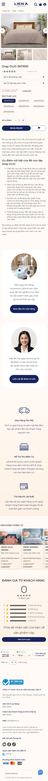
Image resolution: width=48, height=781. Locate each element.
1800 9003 (6, 707)
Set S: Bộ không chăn (13, 77)
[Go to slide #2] (24, 54)
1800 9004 (6, 715)
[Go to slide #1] (8, 54)
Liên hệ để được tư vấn (24, 379)
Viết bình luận (24, 639)
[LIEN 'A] (21, 5)
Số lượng (7, 120)
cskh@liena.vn (13, 721)
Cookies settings (11, 773)
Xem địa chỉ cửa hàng (24, 309)
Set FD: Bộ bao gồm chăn (15, 83)
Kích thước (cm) (9, 96)
